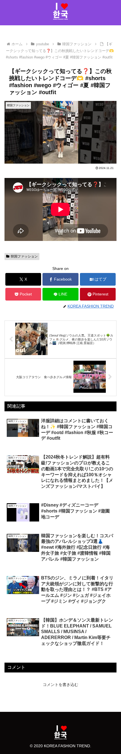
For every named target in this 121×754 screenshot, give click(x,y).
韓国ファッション (24, 256)
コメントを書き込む (60, 684)
